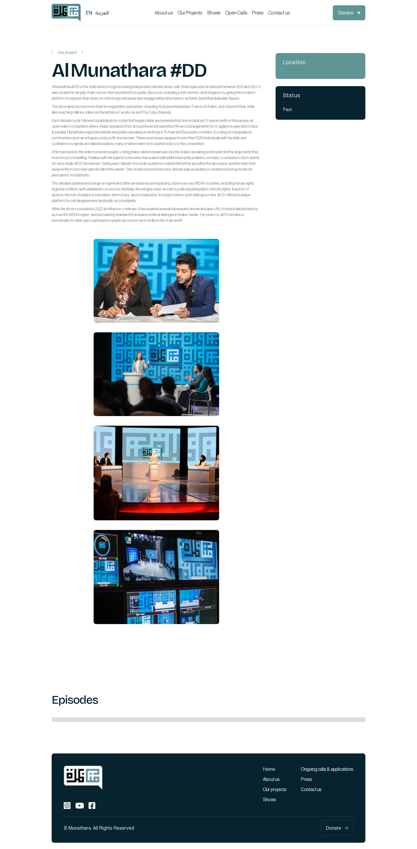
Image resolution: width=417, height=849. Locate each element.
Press (257, 12)
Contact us (279, 12)
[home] (66, 13)
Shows (213, 12)
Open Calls (236, 12)
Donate (349, 12)
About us (164, 12)
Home (269, 769)
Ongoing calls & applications (327, 769)
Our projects (274, 789)
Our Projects (190, 12)
